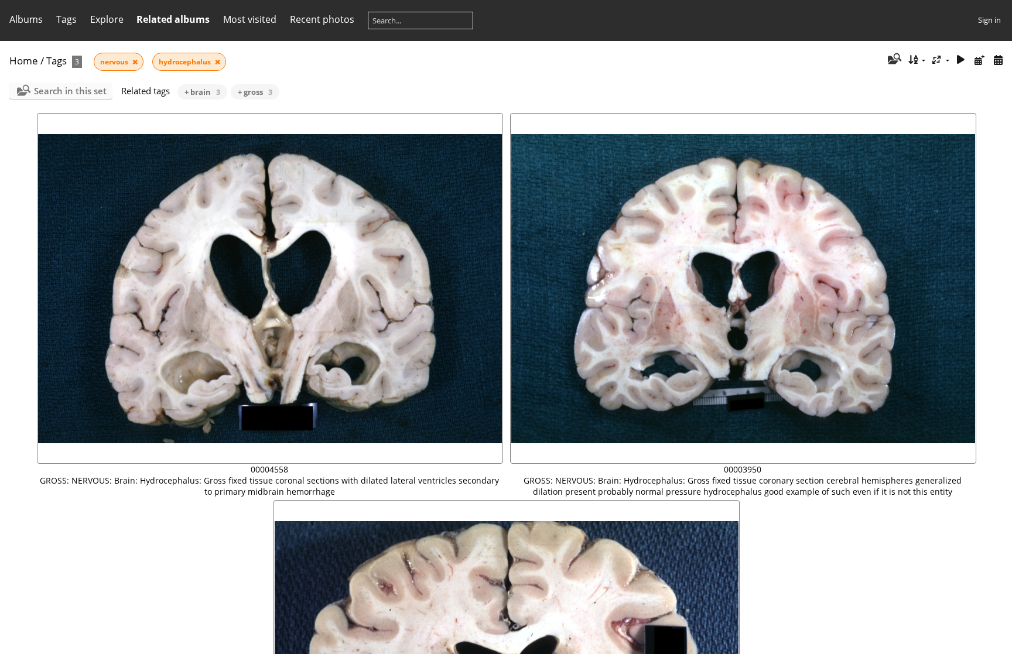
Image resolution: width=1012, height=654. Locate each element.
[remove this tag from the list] (135, 62)
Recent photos (322, 19)
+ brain (202, 92)
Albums (26, 19)
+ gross (255, 92)
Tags (56, 60)
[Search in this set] (893, 60)
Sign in (989, 20)
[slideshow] (961, 60)
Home (23, 60)
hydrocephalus (186, 62)
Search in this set (70, 91)
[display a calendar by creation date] (998, 60)
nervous (115, 62)
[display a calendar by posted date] (979, 60)
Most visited (249, 19)
